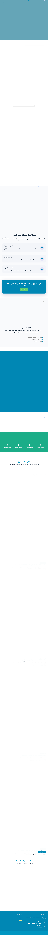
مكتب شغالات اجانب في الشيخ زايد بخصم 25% (32, 660)
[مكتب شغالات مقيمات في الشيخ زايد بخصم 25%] (24, 804)
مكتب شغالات (43, 658)
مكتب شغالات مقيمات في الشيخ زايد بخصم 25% (32, 850)
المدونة (21, 922)
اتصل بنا (21, 920)
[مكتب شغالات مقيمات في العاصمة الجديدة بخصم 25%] (24, 518)
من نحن (21, 919)
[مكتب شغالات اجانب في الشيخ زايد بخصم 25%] (24, 613)
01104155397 (39, 927)
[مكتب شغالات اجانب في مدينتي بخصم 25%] (24, 709)
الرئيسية (21, 917)
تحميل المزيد (41, 852)
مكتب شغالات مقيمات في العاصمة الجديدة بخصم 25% (30, 565)
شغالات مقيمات (42, 563)
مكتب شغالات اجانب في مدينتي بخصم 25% (33, 755)
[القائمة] (3, 2)
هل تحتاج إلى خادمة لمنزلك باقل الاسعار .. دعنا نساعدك (24, 284)
